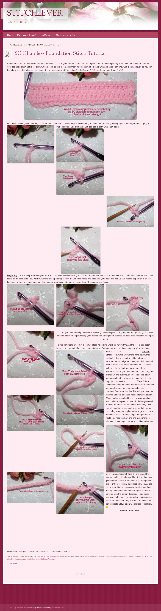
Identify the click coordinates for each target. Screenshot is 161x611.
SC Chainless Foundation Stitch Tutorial (60, 53)
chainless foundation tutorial (122, 556)
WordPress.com (58, 607)
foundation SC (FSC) (141, 556)
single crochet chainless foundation (42, 559)
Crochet (46, 556)
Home (10, 35)
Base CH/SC (84, 556)
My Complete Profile (65, 35)
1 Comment (12, 564)
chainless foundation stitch (100, 556)
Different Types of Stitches (60, 556)
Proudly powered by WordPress (22, 607)
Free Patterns (46, 35)
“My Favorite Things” (26, 35)
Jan (7, 53)
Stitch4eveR (35, 13)
